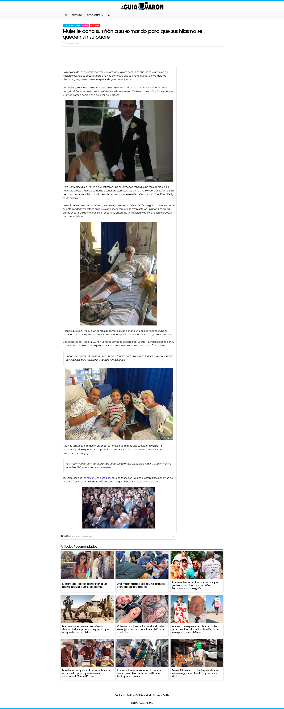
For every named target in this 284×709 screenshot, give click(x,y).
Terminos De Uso (161, 695)
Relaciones (95, 25)
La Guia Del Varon (142, 6)
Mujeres (85, 25)
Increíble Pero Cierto (72, 25)
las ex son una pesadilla (96, 477)
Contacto (119, 695)
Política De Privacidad (139, 695)
